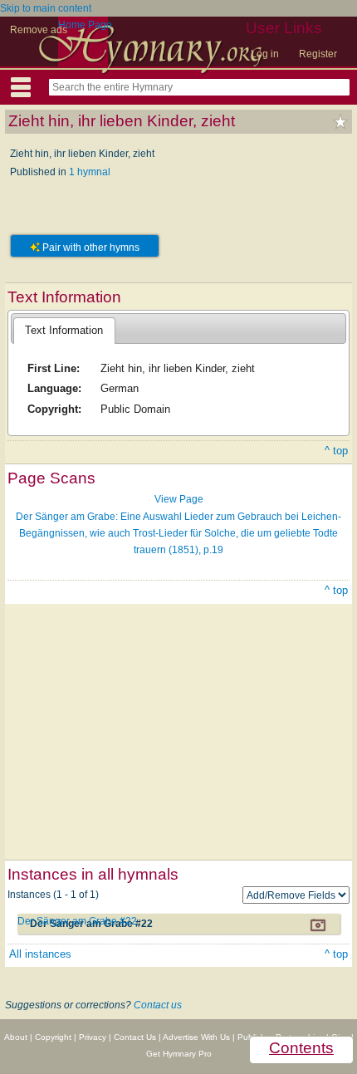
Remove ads (38, 30)
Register (318, 54)
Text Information (64, 330)
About (15, 1037)
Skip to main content (45, 8)
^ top (336, 450)
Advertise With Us (196, 1037)
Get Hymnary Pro (179, 1053)
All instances (40, 954)
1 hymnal (89, 172)
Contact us (158, 1005)
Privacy (92, 1037)
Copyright (53, 1037)
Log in (265, 54)
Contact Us (135, 1037)
